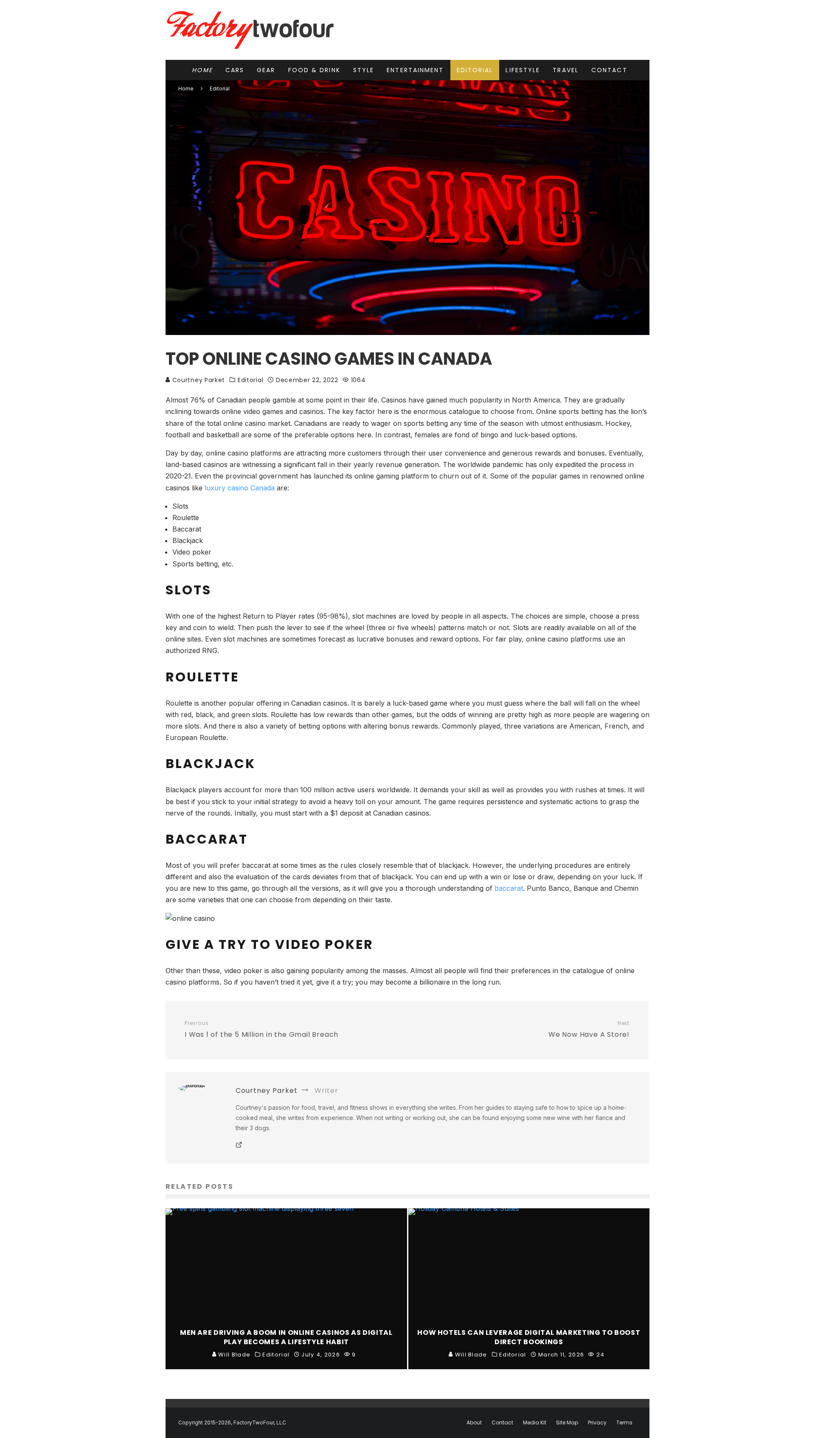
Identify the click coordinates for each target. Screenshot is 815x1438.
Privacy (597, 1422)
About (474, 1422)
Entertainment (415, 70)
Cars (234, 70)
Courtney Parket (197, 380)
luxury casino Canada (240, 488)
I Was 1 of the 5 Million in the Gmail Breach (261, 1029)
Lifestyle (523, 70)
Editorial (475, 70)
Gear (266, 70)
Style (363, 70)
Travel (566, 70)
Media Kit (534, 1422)
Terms (624, 1422)
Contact (609, 70)
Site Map (567, 1422)
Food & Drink (314, 70)
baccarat (509, 888)
